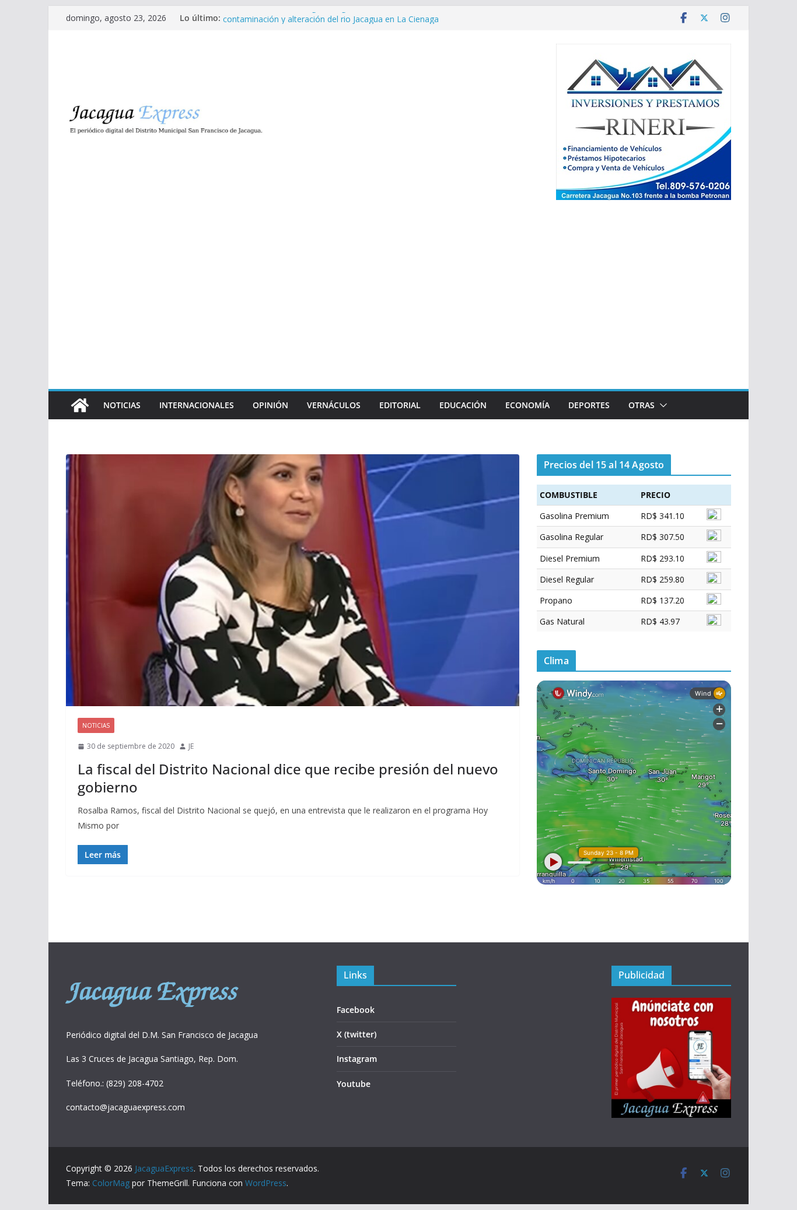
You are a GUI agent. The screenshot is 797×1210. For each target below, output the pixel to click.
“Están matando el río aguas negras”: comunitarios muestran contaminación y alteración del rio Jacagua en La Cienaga (338, 23)
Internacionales (196, 405)
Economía (527, 405)
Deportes (589, 405)
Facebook (356, 1009)
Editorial (400, 405)
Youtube (353, 1083)
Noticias (122, 405)
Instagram (357, 1058)
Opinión (270, 405)
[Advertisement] (398, 301)
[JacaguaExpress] (80, 405)
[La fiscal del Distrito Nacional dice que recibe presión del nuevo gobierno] (292, 580)
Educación (463, 405)
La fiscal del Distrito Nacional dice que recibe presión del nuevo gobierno (288, 778)
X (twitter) (356, 1034)
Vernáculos (334, 405)
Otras (641, 405)
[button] (661, 405)
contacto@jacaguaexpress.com (125, 1107)
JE (191, 746)
